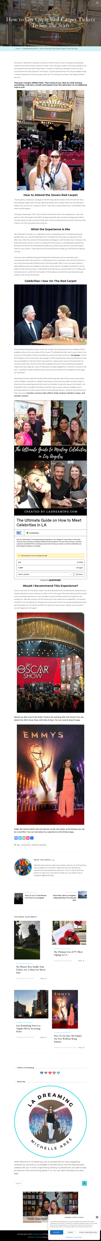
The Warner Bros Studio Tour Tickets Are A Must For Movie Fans (31, 969)
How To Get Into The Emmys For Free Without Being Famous (68, 1038)
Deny (70, 1232)
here (78, 720)
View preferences (88, 1232)
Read (42, 978)
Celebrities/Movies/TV (50, 14)
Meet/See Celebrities (39, 845)
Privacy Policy (78, 1237)
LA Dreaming (37, 1234)
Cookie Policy (69, 1237)
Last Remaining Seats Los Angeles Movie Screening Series (28, 1028)
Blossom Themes (35, 1237)
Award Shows (26, 845)
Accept (56, 1232)
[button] (97, 1217)
